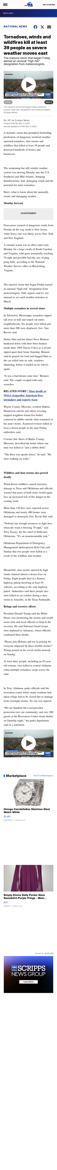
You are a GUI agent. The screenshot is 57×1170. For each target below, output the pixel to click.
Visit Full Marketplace (43, 776)
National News (15, 26)
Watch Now (48, 5)
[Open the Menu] (5, 4)
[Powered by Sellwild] (49, 953)
